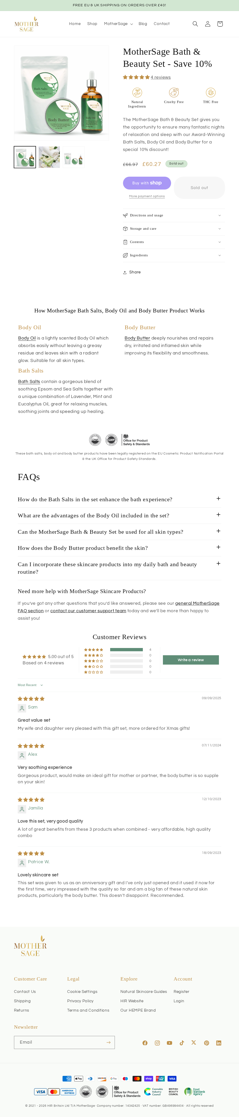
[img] (31, 699)
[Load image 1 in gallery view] (25, 157)
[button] (118, 24)
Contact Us (25, 992)
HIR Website (132, 1001)
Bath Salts (29, 381)
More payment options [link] (147, 196)
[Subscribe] (108, 1042)
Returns (21, 1010)
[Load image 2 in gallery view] (49, 157)
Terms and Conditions (88, 1010)
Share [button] (135, 272)
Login (179, 1001)
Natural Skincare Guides (143, 992)
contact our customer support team (88, 611)
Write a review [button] (191, 660)
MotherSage (86, 1105)
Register (182, 992)
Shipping (22, 1001)
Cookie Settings (82, 992)
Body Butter (137, 338)
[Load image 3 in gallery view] (73, 157)
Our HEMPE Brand (138, 1010)
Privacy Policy (80, 1001)
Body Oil (27, 338)
